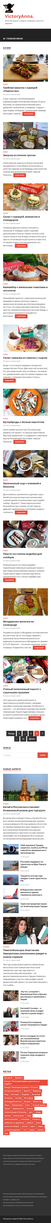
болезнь (30, 1109)
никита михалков (11, 1119)
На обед (18, 1098)
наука (29, 1116)
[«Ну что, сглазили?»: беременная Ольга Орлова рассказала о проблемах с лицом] (11, 1000)
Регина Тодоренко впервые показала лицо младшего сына (34, 1055)
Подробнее (28, 114)
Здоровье (19, 1078)
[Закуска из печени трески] (25, 136)
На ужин (27, 1101)
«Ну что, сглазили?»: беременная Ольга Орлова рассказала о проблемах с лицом (33, 995)
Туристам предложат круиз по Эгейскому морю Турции (33, 905)
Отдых (6, 803)
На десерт (25, 1094)
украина (40, 1130)
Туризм (7, 1109)
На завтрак (36, 1094)
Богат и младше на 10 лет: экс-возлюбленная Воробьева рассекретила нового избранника (33, 1040)
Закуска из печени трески (19, 155)
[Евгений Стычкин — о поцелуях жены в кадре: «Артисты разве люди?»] (11, 1017)
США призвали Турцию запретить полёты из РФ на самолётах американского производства (33, 849)
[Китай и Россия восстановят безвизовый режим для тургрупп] (25, 801)
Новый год (37, 1101)
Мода (6, 1094)
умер (6, 1133)
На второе (15, 1094)
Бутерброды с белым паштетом (23, 421)
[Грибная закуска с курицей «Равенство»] (25, 69)
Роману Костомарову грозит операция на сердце (33, 1023)
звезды (38, 1112)
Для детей (8, 1078)
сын (24, 1130)
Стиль (27, 1105)
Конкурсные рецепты (12, 1091)
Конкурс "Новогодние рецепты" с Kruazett (21, 1087)
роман (38, 1123)
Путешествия (17, 1105)
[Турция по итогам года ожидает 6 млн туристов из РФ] (11, 884)
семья (32, 1126)
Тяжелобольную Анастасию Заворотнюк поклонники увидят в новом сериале (25, 953)
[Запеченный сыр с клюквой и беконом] (25, 464)
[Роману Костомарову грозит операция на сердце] (11, 1031)
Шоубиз (6, 947)
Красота (27, 1091)
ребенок (30, 1123)
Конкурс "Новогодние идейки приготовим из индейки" (22, 1082)
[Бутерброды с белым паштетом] (25, 403)
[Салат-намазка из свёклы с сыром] (25, 339)
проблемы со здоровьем (14, 1123)
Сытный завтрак (39, 1105)
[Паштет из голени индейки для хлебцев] (25, 535)
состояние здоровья (12, 1130)
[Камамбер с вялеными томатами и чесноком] (25, 268)
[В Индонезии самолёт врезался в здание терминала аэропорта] (11, 898)
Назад (11, 733)
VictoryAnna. (19, 16)
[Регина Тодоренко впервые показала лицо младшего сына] (11, 1061)
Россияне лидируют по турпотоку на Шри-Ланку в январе (33, 864)
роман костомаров (11, 1126)
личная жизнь (18, 1116)
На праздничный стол (13, 1101)
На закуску (8, 1098)
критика (7, 1116)
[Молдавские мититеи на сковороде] (25, 603)
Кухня (5, 84)
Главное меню (14, 38)
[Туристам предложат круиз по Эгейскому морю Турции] (11, 912)
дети (31, 1112)
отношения (25, 1119)
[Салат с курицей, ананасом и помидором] (25, 198)
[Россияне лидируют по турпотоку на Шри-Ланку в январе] (11, 870)
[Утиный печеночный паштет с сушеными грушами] (25, 670)
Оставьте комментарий (11, 94)
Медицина (37, 1091)
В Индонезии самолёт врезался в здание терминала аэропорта (31, 892)
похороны (36, 1119)
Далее (32, 739)
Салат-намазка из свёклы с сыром (25, 357)
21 (23, 739)
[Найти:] (25, 755)
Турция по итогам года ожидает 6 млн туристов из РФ (33, 878)
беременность (18, 1109)
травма (32, 1130)
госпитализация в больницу (15, 1112)
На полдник (28, 1098)
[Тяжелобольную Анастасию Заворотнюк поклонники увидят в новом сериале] (25, 944)
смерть (40, 1126)
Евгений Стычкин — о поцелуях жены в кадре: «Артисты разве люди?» (32, 1010)
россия (25, 1126)
